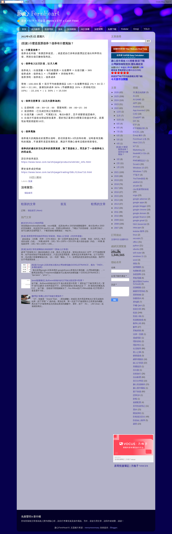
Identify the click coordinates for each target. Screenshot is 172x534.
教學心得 (137, 323)
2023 (116, 104)
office (135, 242)
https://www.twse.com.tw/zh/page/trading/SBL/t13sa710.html (56, 172)
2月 (118, 163)
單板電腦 (137, 278)
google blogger (139, 206)
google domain (139, 213)
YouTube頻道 (139, 178)
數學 (135, 327)
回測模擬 (71, 29)
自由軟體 (137, 377)
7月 (118, 131)
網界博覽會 (138, 359)
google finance (139, 217)
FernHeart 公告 (140, 139)
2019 (116, 180)
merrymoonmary (92, 527)
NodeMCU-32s (139, 153)
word (135, 260)
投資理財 (49, 29)
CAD (135, 114)
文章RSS (115, 239)
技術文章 (137, 309)
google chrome (139, 209)
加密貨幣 (98, 29)
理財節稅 (137, 341)
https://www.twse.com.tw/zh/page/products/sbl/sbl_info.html (56, 162)
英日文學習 (138, 381)
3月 (118, 159)
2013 (116, 204)
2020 (116, 176)
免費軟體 (137, 271)
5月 (118, 139)
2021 (116, 172)
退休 (60, 29)
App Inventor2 (139, 110)
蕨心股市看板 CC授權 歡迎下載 (128, 61)
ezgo (135, 195)
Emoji (136, 29)
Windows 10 (138, 168)
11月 (119, 115)
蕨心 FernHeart (38, 13)
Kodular (124, 29)
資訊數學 (35, 29)
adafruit (136, 182)
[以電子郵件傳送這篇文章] (30, 177)
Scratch (136, 164)
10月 (119, 119)
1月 (118, 167)
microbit (136, 238)
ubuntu (136, 249)
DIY (134, 121)
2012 (116, 208)
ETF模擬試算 (139, 128)
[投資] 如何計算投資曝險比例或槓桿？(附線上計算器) (44, 249)
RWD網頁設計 (139, 160)
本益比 (124, 67)
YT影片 (136, 175)
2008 (116, 224)
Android (136, 107)
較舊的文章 (98, 204)
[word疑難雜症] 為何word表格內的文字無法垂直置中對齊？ (58, 280)
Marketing (137, 150)
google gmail (139, 220)
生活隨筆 (137, 348)
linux (135, 235)
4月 (118, 143)
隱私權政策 (136, 64)
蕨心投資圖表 (139, 384)
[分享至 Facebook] (38, 177)
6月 (118, 135)
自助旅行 (137, 373)
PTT (135, 157)
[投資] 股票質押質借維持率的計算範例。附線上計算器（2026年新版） (52, 236)
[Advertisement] (132, 489)
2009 (116, 220)
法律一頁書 (138, 334)
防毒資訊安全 (139, 417)
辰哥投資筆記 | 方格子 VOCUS (131, 465)
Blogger (113, 527)
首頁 (24, 29)
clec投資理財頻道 (141, 189)
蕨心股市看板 (139, 388)
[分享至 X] (35, 177)
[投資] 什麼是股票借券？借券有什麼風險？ (122, 150)
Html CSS (137, 142)
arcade (136, 186)
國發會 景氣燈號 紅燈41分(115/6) (126, 70)
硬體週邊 (137, 355)
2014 (116, 200)
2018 (116, 184)
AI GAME (137, 99)
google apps (138, 202)
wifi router (137, 253)
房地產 (136, 302)
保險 (135, 263)
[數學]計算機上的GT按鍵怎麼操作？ (48, 296)
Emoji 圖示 (138, 135)
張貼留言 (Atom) (35, 210)
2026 (116, 92)
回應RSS (124, 239)
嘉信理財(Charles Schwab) (141, 282)
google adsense (140, 199)
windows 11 (138, 256)
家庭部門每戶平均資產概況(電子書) (127, 76)
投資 (30, 181)
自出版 (136, 370)
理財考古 (137, 345)
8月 (118, 127)
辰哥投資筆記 (139, 406)
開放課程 (137, 413)
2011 (116, 212)
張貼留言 (28, 193)
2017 (116, 188)
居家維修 (137, 294)
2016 (116, 192)
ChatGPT (137, 117)
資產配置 (137, 402)
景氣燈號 (137, 330)
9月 (118, 124)
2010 (116, 216)
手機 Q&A (137, 305)
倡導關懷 (137, 267)
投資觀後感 (138, 320)
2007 (116, 228)
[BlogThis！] (33, 177)
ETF (135, 125)
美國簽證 (137, 366)
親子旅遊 (137, 391)
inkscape (137, 227)
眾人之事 (137, 352)
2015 (116, 196)
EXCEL (136, 132)
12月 (119, 112)
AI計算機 (85, 29)
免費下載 (112, 29)
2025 (116, 96)
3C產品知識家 (139, 92)
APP (135, 103)
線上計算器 (138, 363)
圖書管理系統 (139, 291)
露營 (135, 424)
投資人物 (137, 316)
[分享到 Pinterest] (40, 177)
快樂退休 (137, 298)
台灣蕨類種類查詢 (120, 64)
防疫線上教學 (139, 420)
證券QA (136, 395)
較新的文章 (28, 204)
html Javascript (139, 224)
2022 (116, 108)
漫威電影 (137, 338)
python (136, 245)
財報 (135, 399)
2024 (116, 100)
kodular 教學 (138, 231)
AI (134, 96)
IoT (134, 146)
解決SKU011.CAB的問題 (32, 223)
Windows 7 (138, 171)
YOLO (146, 29)
